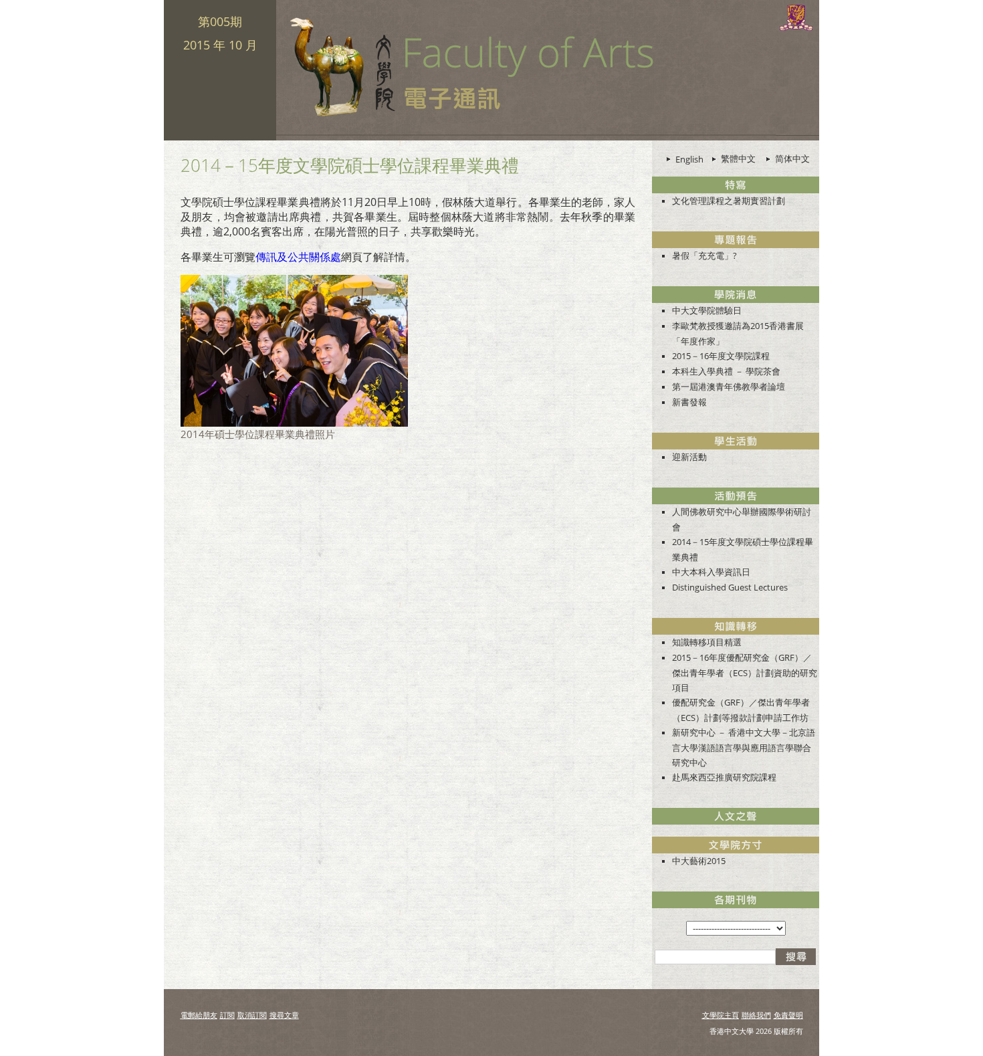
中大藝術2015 (699, 861)
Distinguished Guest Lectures (730, 587)
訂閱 (227, 1015)
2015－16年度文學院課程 (721, 356)
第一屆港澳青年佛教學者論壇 (728, 387)
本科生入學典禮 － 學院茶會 (726, 371)
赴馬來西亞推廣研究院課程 (724, 777)
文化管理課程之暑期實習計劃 (728, 201)
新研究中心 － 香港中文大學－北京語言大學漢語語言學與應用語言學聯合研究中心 (743, 747)
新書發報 (689, 402)
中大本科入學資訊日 (711, 572)
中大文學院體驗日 (707, 310)
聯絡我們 (756, 1015)
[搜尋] (796, 956)
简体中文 (792, 158)
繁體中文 (738, 158)
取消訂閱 (252, 1015)
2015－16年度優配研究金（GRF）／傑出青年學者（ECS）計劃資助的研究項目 (744, 672)
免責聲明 (788, 1015)
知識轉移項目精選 (707, 642)
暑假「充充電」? (704, 255)
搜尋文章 (284, 1015)
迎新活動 (689, 457)
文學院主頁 (720, 1015)
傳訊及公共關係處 (298, 256)
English (689, 159)
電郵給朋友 (199, 1015)
